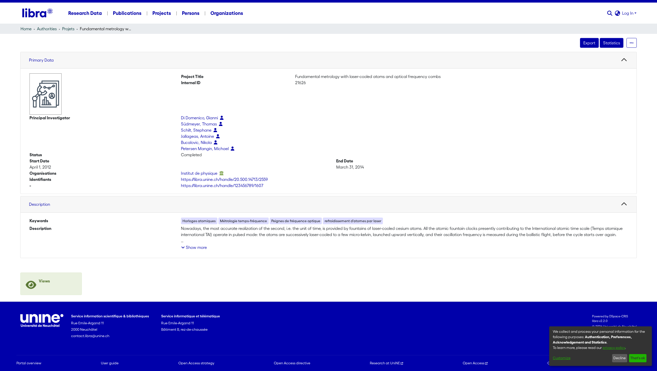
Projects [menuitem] (161, 13)
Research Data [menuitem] (85, 13)
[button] (609, 13)
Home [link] (26, 28)
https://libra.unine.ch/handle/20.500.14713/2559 (224, 179)
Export (589, 43)
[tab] (328, 60)
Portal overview (28, 363)
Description (39, 204)
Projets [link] (68, 28)
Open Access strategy (196, 363)
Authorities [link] (47, 28)
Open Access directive (292, 363)
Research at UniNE (385, 363)
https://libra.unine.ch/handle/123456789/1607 (222, 185)
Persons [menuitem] (190, 13)
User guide (110, 363)
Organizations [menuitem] (226, 13)
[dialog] (600, 346)
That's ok (637, 358)
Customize (562, 358)
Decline (619, 358)
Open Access (473, 363)
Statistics (611, 43)
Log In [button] (628, 13)
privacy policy (614, 348)
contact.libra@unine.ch (90, 336)
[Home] (37, 13)
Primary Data (41, 60)
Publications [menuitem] (127, 13)
